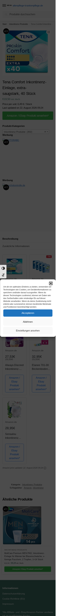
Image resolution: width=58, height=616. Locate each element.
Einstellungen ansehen (28, 330)
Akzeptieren (28, 313)
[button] (50, 283)
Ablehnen (28, 321)
